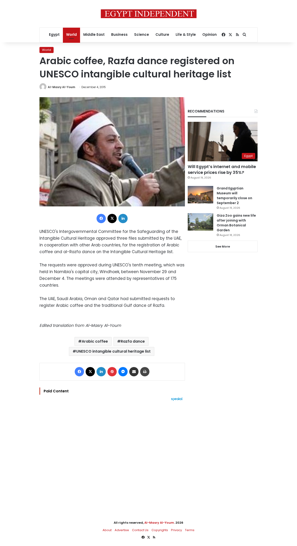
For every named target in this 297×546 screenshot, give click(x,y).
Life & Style (186, 34)
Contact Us (140, 530)
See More (222, 246)
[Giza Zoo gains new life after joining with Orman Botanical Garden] (200, 222)
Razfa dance (133, 341)
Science (141, 34)
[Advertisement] (112, 452)
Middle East (94, 34)
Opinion (209, 34)
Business (119, 34)
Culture (162, 34)
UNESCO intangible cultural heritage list (113, 351)
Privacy (176, 530)
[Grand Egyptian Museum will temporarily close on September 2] (200, 194)
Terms (189, 530)
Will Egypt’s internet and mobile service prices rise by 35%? (222, 169)
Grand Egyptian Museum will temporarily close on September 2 (234, 195)
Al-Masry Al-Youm (61, 87)
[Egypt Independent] (149, 13)
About (107, 530)
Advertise (122, 530)
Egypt (54, 34)
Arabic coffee (95, 341)
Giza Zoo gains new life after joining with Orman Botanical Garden (236, 222)
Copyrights (160, 530)
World (71, 34)
